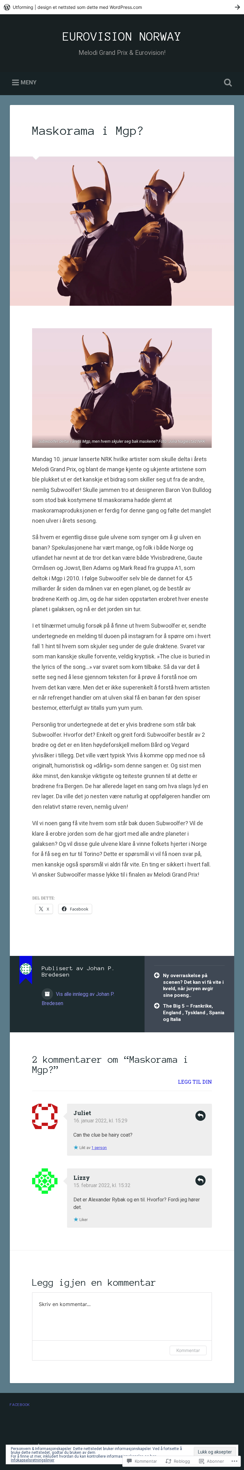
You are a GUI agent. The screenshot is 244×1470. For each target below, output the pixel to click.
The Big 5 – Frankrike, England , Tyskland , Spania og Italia (193, 1012)
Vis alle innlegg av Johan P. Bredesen (78, 998)
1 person (99, 1148)
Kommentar (188, 1350)
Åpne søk (227, 83)
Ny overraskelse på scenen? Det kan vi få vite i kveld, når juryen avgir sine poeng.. (193, 985)
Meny (29, 82)
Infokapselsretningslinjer (32, 1460)
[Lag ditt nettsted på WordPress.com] (122, 7)
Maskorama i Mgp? (88, 130)
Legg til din (195, 1081)
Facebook (20, 1404)
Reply (200, 1116)
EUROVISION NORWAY (122, 36)
